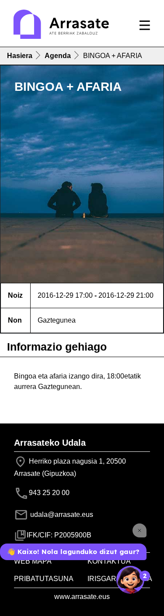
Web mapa (33, 561)
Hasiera (19, 55)
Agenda (58, 55)
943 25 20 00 (49, 492)
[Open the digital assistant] (130, 580)
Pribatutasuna (43, 578)
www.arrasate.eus (82, 596)
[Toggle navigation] (145, 25)
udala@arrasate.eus (60, 514)
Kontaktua (109, 561)
